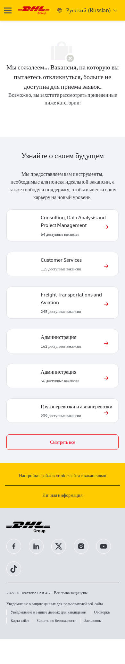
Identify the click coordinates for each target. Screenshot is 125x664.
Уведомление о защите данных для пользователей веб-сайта (54, 603)
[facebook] (13, 546)
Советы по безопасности (56, 620)
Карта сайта (20, 620)
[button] (62, 442)
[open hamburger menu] (8, 10)
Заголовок (92, 620)
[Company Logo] (33, 10)
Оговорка (102, 612)
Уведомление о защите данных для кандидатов (48, 612)
